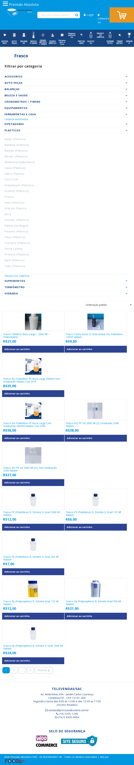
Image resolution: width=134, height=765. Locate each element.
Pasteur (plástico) (17, 219)
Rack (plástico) (15, 260)
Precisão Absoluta (20, 757)
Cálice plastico (14, 173)
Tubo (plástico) (15, 266)
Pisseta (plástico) (17, 231)
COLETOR (11, 179)
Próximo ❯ (44, 670)
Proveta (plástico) (17, 254)
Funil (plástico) (14, 202)
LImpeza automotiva (16, 119)
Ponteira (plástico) (17, 243)
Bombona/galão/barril (20, 162)
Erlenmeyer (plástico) (19, 185)
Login (90, 14)
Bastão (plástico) (16, 150)
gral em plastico (16, 208)
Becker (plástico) (16, 156)
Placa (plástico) (15, 237)
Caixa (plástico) (15, 168)
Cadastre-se (104, 20)
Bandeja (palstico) (17, 144)
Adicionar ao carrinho (17, 349)
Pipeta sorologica (16, 225)
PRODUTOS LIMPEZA (17, 276)
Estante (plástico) (17, 191)
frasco (9, 196)
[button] (6, 3)
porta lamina (14, 248)
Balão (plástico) (15, 139)
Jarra (8, 214)
